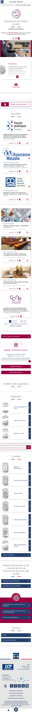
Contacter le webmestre (9, 703)
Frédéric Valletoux (13, 32)
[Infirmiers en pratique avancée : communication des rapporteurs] (16, 221)
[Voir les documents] (16, 420)
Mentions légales (7, 702)
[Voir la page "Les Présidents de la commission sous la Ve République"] (16, 605)
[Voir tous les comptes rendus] (16, 104)
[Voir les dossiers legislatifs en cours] (16, 408)
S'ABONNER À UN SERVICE (16, 695)
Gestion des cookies (23, 703)
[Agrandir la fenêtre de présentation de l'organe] (17, 76)
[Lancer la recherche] (28, 447)
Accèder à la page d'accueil (2, 1)
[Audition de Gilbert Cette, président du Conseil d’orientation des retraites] (16, 277)
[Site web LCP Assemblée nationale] (16, 667)
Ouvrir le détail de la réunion (16, 358)
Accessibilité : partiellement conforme (20, 702)
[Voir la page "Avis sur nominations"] (16, 555)
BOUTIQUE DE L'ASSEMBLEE (15, 690)
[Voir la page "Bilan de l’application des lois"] (16, 545)
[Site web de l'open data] (16, 677)
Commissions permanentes (7, 5)
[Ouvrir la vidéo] (29, 130)
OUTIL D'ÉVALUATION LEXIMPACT (16, 698)
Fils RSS (17, 703)
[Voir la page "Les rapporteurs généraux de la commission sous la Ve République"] (16, 611)
